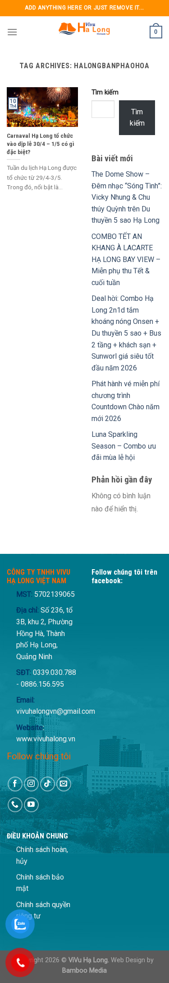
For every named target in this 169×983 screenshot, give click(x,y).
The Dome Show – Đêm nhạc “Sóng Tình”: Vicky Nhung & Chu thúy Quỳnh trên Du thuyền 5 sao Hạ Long (126, 197)
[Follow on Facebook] (15, 784)
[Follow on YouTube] (31, 804)
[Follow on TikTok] (47, 784)
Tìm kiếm (105, 92)
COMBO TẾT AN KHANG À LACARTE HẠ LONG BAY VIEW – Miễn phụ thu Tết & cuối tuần (125, 259)
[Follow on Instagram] (31, 784)
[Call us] (15, 804)
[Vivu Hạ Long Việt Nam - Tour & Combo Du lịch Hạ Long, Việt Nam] (83, 32)
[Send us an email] (63, 784)
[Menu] (12, 32)
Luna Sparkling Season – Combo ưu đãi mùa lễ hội (123, 446)
